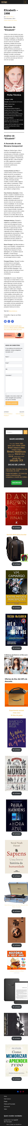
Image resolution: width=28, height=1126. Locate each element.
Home (5, 1096)
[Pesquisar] (25, 432)
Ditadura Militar (19, 448)
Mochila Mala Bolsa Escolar (16, 534)
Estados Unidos (16, 449)
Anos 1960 (19, 443)
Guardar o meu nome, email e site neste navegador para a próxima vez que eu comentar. (13, 397)
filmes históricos (13, 311)
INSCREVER (16, 483)
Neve (7, 1124)
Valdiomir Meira (9, 16)
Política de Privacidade (9, 1104)
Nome (7, 356)
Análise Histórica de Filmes (10, 20)
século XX (16, 460)
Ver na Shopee (16, 564)
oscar (11, 456)
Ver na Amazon (17, 527)
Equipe (5, 1101)
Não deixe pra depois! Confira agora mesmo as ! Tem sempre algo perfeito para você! (14, 327)
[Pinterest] (12, 321)
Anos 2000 (20, 445)
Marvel (18, 454)
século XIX (16, 458)
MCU (23, 454)
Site (6, 369)
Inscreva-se (7, 1106)
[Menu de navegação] (25, 2)
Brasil (10, 448)
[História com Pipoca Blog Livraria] (4, 2)
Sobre (5, 1109)
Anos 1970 (11, 446)
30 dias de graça (16, 715)
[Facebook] (5, 321)
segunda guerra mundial (19, 456)
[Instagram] (9, 321)
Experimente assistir (16, 710)
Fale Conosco (7, 1098)
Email (7, 363)
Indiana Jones (11, 454)
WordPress (19, 1124)
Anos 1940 (12, 443)
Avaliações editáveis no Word (17, 971)
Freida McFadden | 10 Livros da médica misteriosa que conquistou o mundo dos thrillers (16, 475)
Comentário (8, 375)
